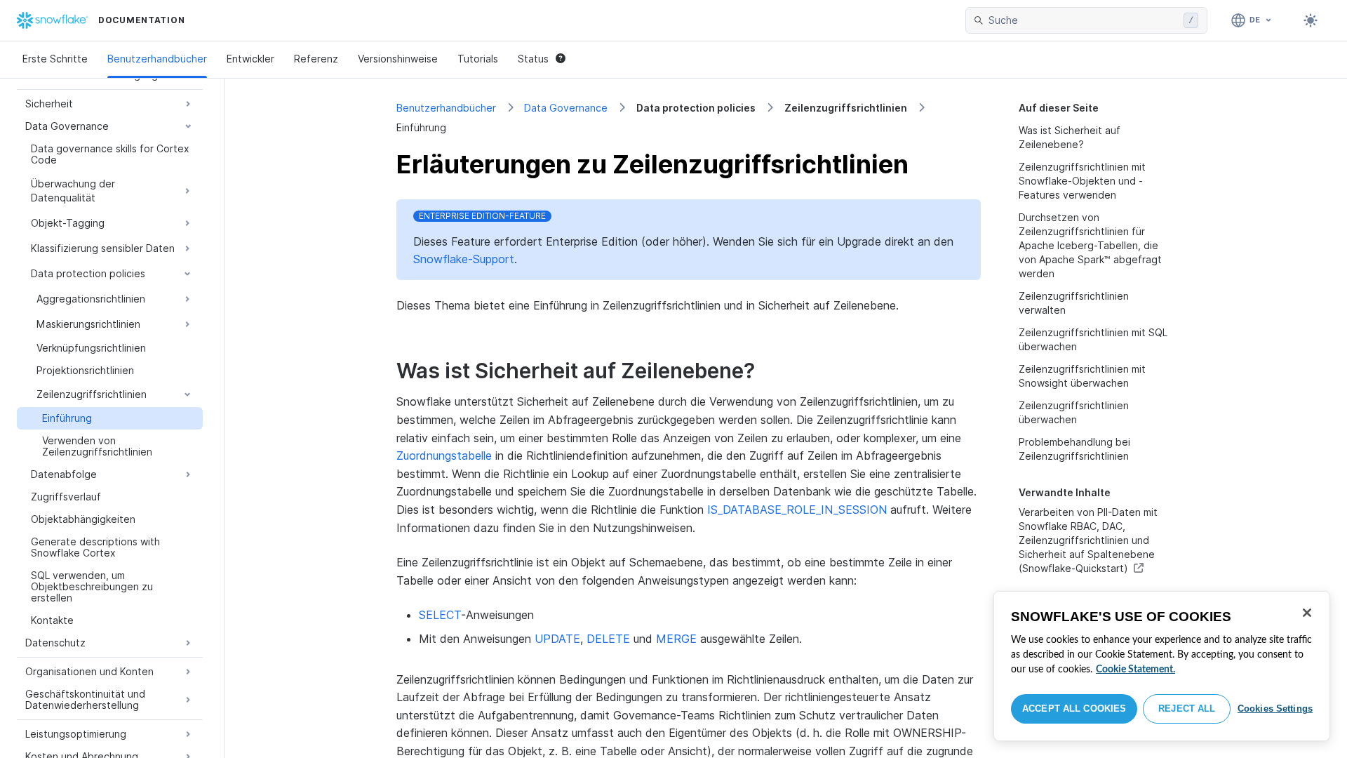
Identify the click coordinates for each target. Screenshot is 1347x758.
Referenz (316, 59)
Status (533, 59)
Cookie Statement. (1135, 669)
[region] (1161, 666)
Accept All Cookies (1074, 708)
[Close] (1307, 612)
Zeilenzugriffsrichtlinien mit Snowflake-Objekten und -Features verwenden (1082, 181)
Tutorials (477, 59)
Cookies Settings (1275, 708)
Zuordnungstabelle (444, 455)
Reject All (1186, 708)
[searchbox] (1083, 20)
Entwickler (250, 59)
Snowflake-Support (463, 259)
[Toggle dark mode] (1310, 20)
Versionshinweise (398, 59)
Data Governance (566, 108)
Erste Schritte (55, 59)
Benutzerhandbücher (157, 59)
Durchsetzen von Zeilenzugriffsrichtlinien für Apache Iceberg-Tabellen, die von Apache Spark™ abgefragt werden (1090, 245)
